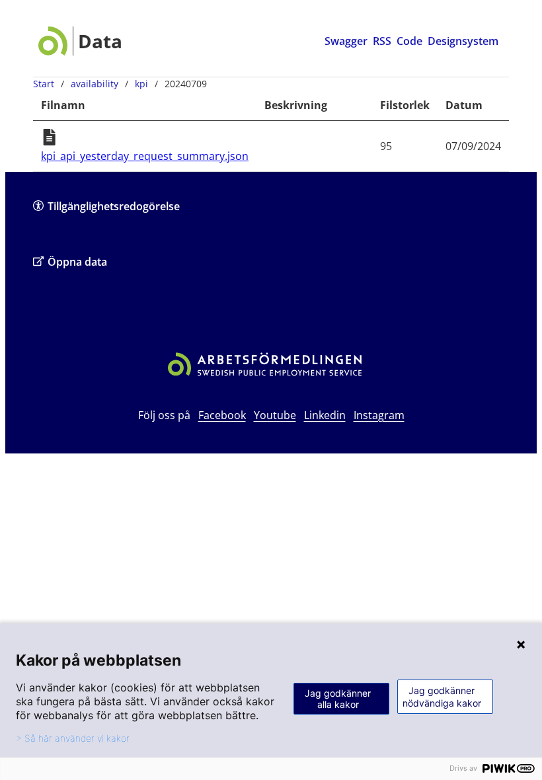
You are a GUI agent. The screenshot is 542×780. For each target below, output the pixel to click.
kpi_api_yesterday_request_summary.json (145, 156)
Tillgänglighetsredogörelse (114, 206)
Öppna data (77, 261)
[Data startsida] (80, 41)
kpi (141, 83)
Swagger (346, 41)
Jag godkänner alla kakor (338, 698)
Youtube (275, 415)
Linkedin (325, 415)
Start (43, 83)
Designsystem (463, 41)
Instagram (379, 415)
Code (409, 41)
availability (94, 83)
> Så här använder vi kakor (73, 738)
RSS (382, 41)
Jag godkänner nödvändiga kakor (442, 697)
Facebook (222, 415)
